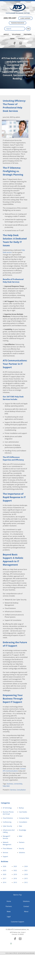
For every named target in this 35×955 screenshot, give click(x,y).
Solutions (16, 34)
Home (9, 901)
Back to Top (17, 895)
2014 (4, 882)
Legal (9, 917)
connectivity (18, 784)
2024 (26, 866)
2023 (4, 870)
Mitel (20, 836)
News (12, 39)
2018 (26, 874)
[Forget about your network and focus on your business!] (17, 0)
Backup (21, 808)
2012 (26, 882)
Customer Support (17, 922)
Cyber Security (7, 826)
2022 (15, 870)
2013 (15, 882)
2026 (4, 866)
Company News (24, 818)
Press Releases (7, 848)
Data (20, 826)
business (10, 784)
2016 (15, 878)
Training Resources (17, 23)
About (6, 34)
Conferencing (7, 822)
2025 (15, 866)
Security (21, 848)
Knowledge (22, 830)
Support (5, 856)
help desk (6, 786)
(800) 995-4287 (10, 18)
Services (13, 790)
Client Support (25, 18)
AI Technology (7, 808)
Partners (27, 34)
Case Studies (23, 812)
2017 (4, 878)
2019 (15, 874)
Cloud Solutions (8, 818)
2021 (26, 870)
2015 (26, 878)
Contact (21, 39)
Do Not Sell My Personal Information (26, 953)
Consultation (21, 790)
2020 (4, 874)
